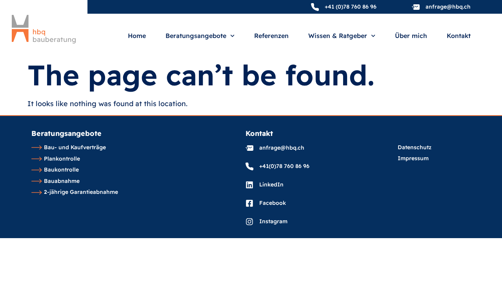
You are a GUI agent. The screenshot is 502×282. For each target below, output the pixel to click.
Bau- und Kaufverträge (75, 148)
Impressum (413, 159)
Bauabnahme (62, 181)
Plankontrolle (62, 159)
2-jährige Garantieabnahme (81, 192)
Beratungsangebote (196, 36)
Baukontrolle (61, 170)
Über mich (411, 36)
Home (137, 36)
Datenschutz (414, 148)
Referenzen (271, 36)
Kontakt (459, 36)
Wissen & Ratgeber (337, 36)
